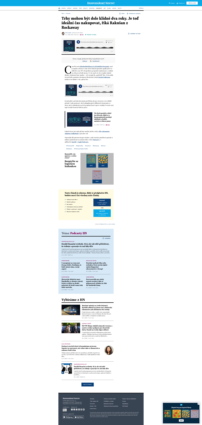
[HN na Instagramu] (76, 409)
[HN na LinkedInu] (79, 409)
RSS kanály (125, 406)
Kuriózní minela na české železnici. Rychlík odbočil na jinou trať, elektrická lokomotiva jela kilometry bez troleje (97, 307)
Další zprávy (87, 384)
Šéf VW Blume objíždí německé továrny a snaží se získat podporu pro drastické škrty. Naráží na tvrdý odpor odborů (97, 328)
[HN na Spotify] (81, 409)
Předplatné (192, 3)
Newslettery (125, 403)
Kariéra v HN (93, 406)
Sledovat (84, 61)
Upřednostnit (95, 61)
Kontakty (92, 398)
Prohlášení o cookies (109, 401)
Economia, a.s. (72, 400)
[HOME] (59, 8)
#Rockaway (96, 145)
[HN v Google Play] (68, 417)
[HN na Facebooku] (74, 409)
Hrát (91, 165)
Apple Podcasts (83, 142)
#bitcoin (103, 145)
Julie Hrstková (66, 344)
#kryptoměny (79, 145)
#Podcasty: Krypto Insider (81, 148)
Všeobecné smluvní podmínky (111, 406)
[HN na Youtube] (84, 409)
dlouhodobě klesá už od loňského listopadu (94, 66)
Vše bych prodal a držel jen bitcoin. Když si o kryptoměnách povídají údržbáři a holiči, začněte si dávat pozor (103, 117)
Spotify (74, 142)
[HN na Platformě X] (72, 409)
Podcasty (96, 140)
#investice (88, 145)
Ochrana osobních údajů (110, 398)
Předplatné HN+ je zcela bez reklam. (107, 224)
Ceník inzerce (93, 408)
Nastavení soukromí (108, 403)
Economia (92, 403)
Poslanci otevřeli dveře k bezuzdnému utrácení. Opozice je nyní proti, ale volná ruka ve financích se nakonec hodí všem (81, 348)
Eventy (124, 401)
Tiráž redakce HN (94, 401)
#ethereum (69, 148)
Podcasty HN (78, 233)
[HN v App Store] (79, 417)
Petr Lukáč (68, 32)
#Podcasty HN (70, 145)
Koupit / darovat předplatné (129, 398)
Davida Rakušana (104, 77)
